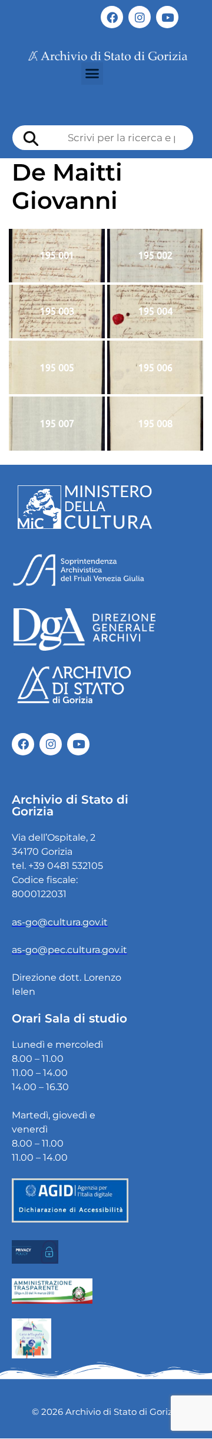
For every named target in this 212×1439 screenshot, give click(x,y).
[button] (92, 73)
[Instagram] (139, 17)
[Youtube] (167, 17)
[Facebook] (112, 17)
